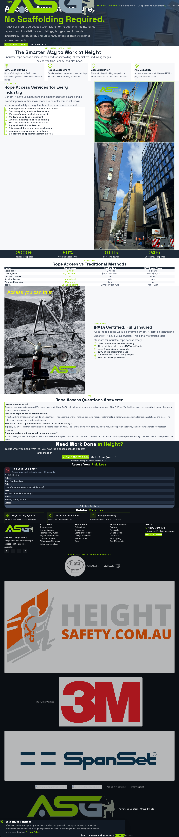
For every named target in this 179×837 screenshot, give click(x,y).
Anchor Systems (47, 530)
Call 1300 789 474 (18, 44)
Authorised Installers (49, 544)
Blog (77, 541)
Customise (108, 835)
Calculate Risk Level (89, 506)
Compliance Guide (83, 533)
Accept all (120, 835)
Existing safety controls (16, 499)
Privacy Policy (33, 832)
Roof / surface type (14, 481)
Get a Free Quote (102, 457)
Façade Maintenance (49, 535)
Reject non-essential (91, 835)
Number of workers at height (19, 493)
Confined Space (47, 538)
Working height (12, 475)
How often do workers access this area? (24, 487)
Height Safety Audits (49, 533)
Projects (125, 5)
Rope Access (46, 527)
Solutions (101, 5)
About (153, 5)
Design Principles (83, 535)
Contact (160, 5)
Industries (114, 5)
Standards (79, 530)
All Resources (81, 538)
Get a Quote (37, 44)
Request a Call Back (153, 534)
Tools (132, 5)
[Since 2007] (109, 566)
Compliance (143, 5)
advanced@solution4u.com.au (161, 531)
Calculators (80, 527)
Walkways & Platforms (50, 541)
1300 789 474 (156, 527)
